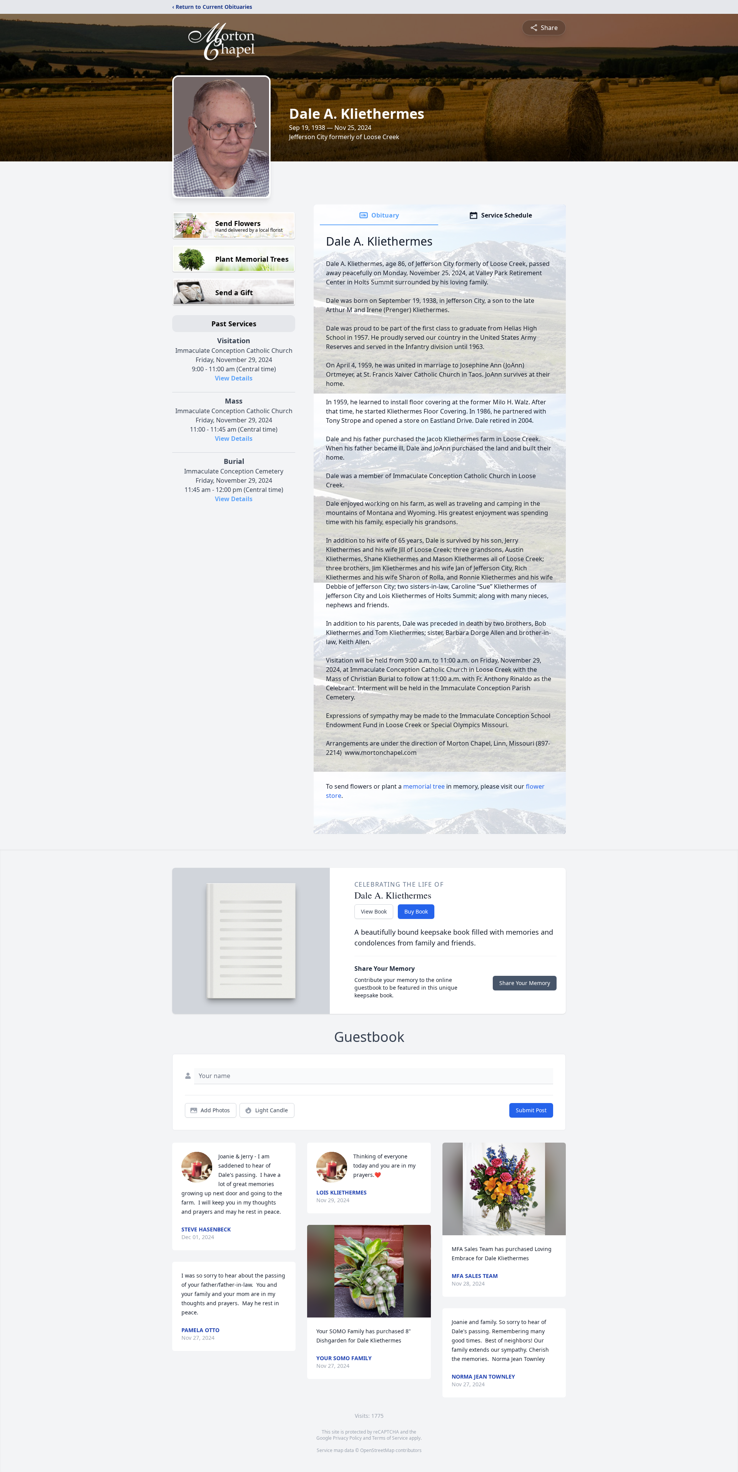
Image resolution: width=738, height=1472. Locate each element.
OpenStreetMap (377, 1450)
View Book (374, 911)
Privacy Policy (347, 1438)
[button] (369, 1271)
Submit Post (531, 1110)
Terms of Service (390, 1438)
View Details (234, 378)
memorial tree (424, 786)
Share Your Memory (524, 983)
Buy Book (416, 911)
